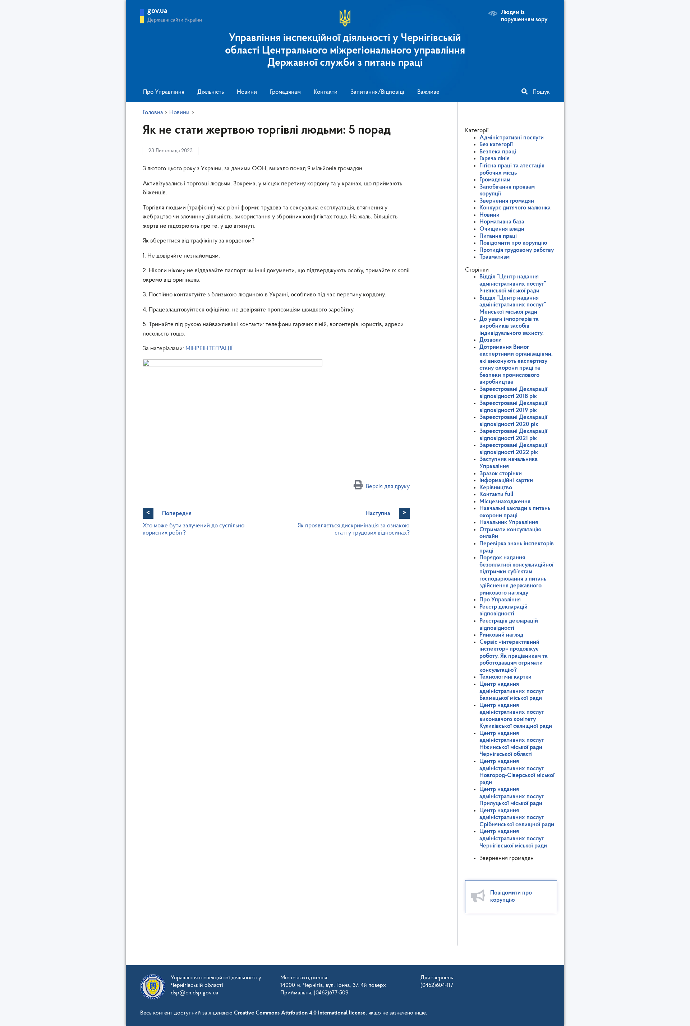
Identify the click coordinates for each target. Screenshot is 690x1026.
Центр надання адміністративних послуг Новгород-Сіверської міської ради (517, 772)
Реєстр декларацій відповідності (503, 610)
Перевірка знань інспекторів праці (516, 547)
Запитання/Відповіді (377, 92)
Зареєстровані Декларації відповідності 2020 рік (513, 421)
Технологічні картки (505, 677)
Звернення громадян (506, 201)
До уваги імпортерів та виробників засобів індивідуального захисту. (511, 326)
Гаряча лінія (494, 159)
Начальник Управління (508, 522)
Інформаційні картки (506, 480)
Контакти (325, 92)
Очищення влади (501, 229)
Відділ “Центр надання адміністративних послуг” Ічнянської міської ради (512, 284)
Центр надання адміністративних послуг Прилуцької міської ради (511, 796)
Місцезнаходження (504, 502)
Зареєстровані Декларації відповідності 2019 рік (513, 406)
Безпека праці (497, 152)
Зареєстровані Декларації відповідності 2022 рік (513, 449)
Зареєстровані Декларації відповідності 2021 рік (513, 435)
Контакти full (496, 494)
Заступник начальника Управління (508, 463)
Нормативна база (501, 222)
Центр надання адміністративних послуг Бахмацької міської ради (511, 691)
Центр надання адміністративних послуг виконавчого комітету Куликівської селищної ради (515, 716)
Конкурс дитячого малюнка (515, 208)
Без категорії (496, 145)
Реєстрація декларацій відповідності (508, 624)
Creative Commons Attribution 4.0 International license (299, 1013)
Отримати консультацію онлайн (510, 533)
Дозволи (490, 340)
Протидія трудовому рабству (516, 250)
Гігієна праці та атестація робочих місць (511, 169)
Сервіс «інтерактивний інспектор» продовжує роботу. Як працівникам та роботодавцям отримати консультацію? (513, 656)
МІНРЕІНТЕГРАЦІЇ (209, 349)
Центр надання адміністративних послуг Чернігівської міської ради (513, 838)
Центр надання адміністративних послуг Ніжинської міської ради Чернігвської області (511, 744)
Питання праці (498, 236)
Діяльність (210, 92)
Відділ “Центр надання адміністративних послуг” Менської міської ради (512, 305)
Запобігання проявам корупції (507, 190)
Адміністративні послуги (511, 138)
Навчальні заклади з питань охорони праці (514, 512)
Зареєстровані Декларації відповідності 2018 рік (513, 392)
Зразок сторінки (500, 474)
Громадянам (285, 92)
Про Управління (163, 92)
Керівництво (495, 488)
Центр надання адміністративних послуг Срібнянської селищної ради (516, 818)
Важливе (428, 92)
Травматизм (494, 257)
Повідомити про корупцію (513, 243)
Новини (247, 92)
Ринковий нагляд (501, 635)
